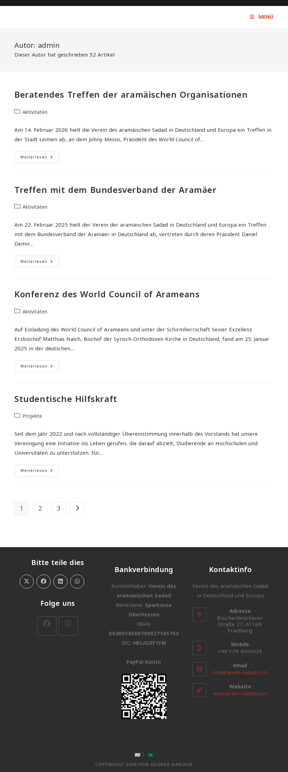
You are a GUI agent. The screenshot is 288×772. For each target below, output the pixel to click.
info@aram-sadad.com (240, 672)
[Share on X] (27, 582)
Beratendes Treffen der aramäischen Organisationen (131, 95)
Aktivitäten (34, 112)
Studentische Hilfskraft (65, 399)
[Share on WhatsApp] (77, 582)
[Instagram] (68, 626)
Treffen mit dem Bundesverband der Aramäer (115, 190)
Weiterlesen (39, 158)
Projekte (32, 416)
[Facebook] (47, 626)
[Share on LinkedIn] (60, 582)
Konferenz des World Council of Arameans (106, 294)
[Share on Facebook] (44, 582)
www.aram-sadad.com (240, 694)
